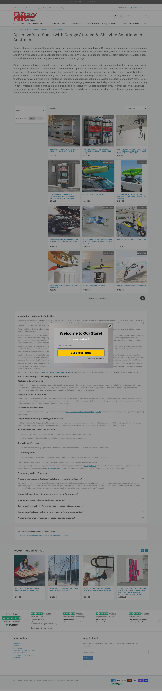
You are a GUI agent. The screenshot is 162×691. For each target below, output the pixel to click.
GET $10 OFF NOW (81, 353)
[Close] (110, 326)
